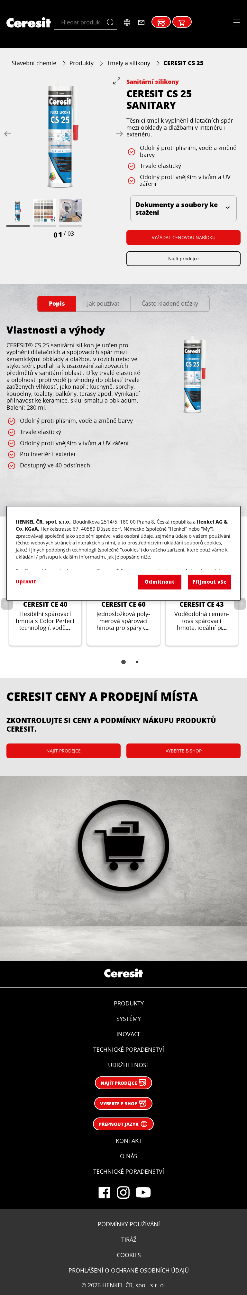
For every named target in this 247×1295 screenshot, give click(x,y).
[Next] (118, 134)
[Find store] (161, 23)
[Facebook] (104, 1192)
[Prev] (9, 134)
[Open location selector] (127, 22)
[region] (123, 553)
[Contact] (141, 22)
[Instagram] (123, 1192)
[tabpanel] (123, 411)
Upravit (26, 581)
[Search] (112, 22)
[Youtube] (142, 1192)
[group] (63, 158)
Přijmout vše (209, 581)
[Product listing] (182, 23)
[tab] (56, 304)
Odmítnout (160, 581)
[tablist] (123, 666)
